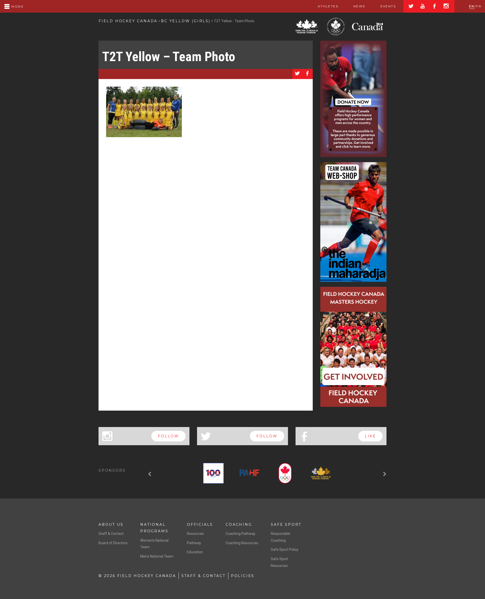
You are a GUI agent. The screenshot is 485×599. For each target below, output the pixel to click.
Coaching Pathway (240, 534)
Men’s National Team (156, 556)
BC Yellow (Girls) (185, 21)
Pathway (194, 543)
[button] (150, 474)
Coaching (239, 524)
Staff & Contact (111, 534)
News (359, 6)
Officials (200, 524)
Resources (195, 534)
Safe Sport (286, 524)
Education (195, 552)
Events (388, 6)
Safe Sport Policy (284, 549)
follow (168, 436)
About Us (111, 524)
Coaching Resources (242, 543)
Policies (242, 575)
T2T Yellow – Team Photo (168, 56)
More (17, 6)
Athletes (328, 6)
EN (472, 6)
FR (478, 6)
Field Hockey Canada (128, 21)
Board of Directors (113, 543)
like (370, 436)
